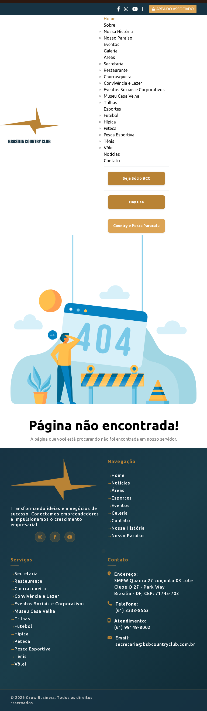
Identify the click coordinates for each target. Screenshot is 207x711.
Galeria (111, 50)
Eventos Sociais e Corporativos (134, 89)
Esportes (112, 109)
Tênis (109, 141)
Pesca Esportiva (119, 134)
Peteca (110, 128)
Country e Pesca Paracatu (136, 226)
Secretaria (113, 63)
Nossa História (118, 31)
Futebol (111, 115)
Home (109, 18)
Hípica (110, 121)
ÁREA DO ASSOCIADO (175, 9)
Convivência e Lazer (123, 83)
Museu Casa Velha (121, 96)
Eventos (111, 44)
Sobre (109, 25)
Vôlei (108, 147)
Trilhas (110, 102)
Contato (112, 160)
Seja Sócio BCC (136, 178)
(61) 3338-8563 (132, 610)
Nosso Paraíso (118, 38)
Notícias (112, 154)
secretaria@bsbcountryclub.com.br (155, 644)
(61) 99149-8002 (132, 627)
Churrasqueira (118, 76)
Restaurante (115, 70)
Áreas (109, 57)
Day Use (136, 202)
